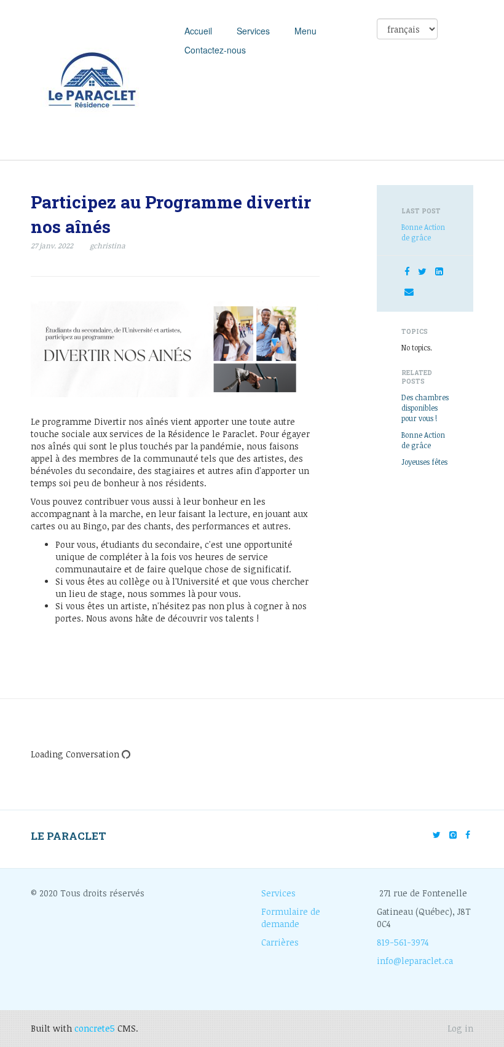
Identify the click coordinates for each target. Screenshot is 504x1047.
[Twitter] (422, 271)
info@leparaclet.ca (415, 960)
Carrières (280, 942)
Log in (460, 1028)
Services (253, 31)
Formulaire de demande (290, 918)
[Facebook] (406, 271)
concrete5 (94, 1028)
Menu (305, 31)
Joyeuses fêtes (424, 462)
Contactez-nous (215, 50)
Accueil (198, 31)
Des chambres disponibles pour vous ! (425, 407)
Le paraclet (68, 836)
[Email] (409, 291)
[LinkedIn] (439, 271)
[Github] (453, 834)
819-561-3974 (403, 942)
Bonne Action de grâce (423, 232)
